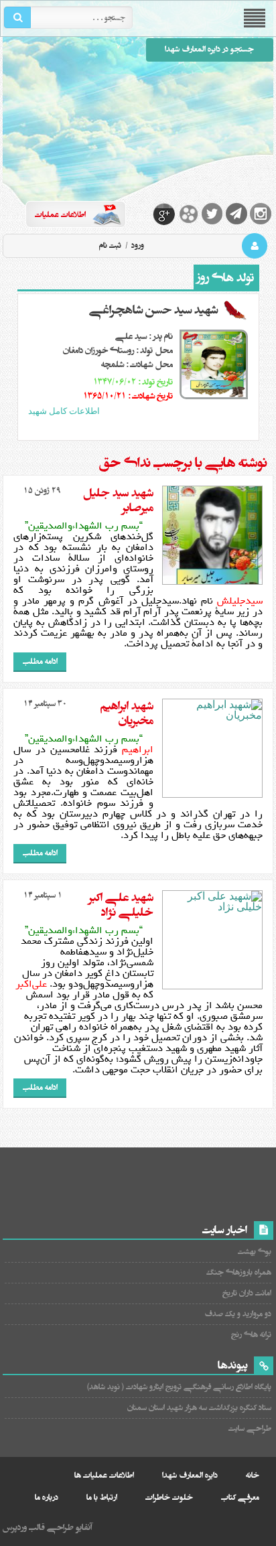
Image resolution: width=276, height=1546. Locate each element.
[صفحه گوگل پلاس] (164, 213)
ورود (136, 245)
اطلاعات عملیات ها (104, 1475)
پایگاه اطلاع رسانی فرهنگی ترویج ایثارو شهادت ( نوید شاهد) (179, 1387)
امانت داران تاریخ (246, 1293)
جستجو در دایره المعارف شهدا (209, 49)
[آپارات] (188, 213)
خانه (252, 1475)
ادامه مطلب (40, 661)
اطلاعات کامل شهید (64, 411)
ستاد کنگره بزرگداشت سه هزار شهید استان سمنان (199, 1407)
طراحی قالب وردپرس (38, 1527)
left (136, 428)
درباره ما (46, 1497)
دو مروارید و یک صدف (237, 1314)
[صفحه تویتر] (212, 213)
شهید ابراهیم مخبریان (126, 713)
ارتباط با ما (101, 1497)
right (152, 428)
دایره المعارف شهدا (190, 1475)
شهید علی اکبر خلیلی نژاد (121, 905)
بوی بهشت (254, 1251)
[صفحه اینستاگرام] (260, 213)
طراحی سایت (249, 1428)
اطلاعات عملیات (60, 214)
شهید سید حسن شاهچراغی (153, 310)
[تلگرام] (236, 213)
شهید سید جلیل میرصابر (117, 500)
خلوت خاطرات (169, 1497)
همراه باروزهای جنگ (238, 1272)
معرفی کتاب (240, 1497)
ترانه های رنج (251, 1334)
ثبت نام (110, 245)
